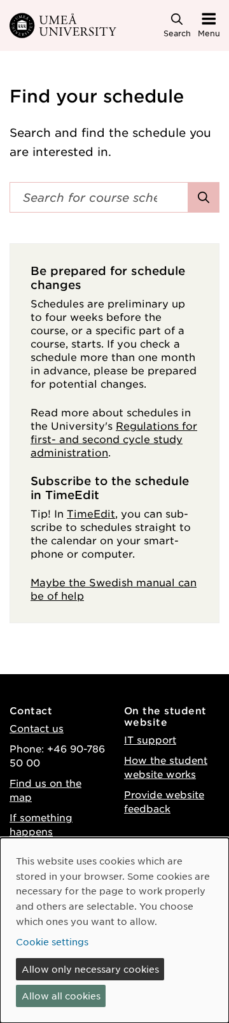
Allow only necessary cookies (90, 969)
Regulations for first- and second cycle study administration (114, 438)
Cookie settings (52, 941)
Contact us (37, 728)
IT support (150, 739)
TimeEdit (91, 513)
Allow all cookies (61, 995)
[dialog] (114, 930)
